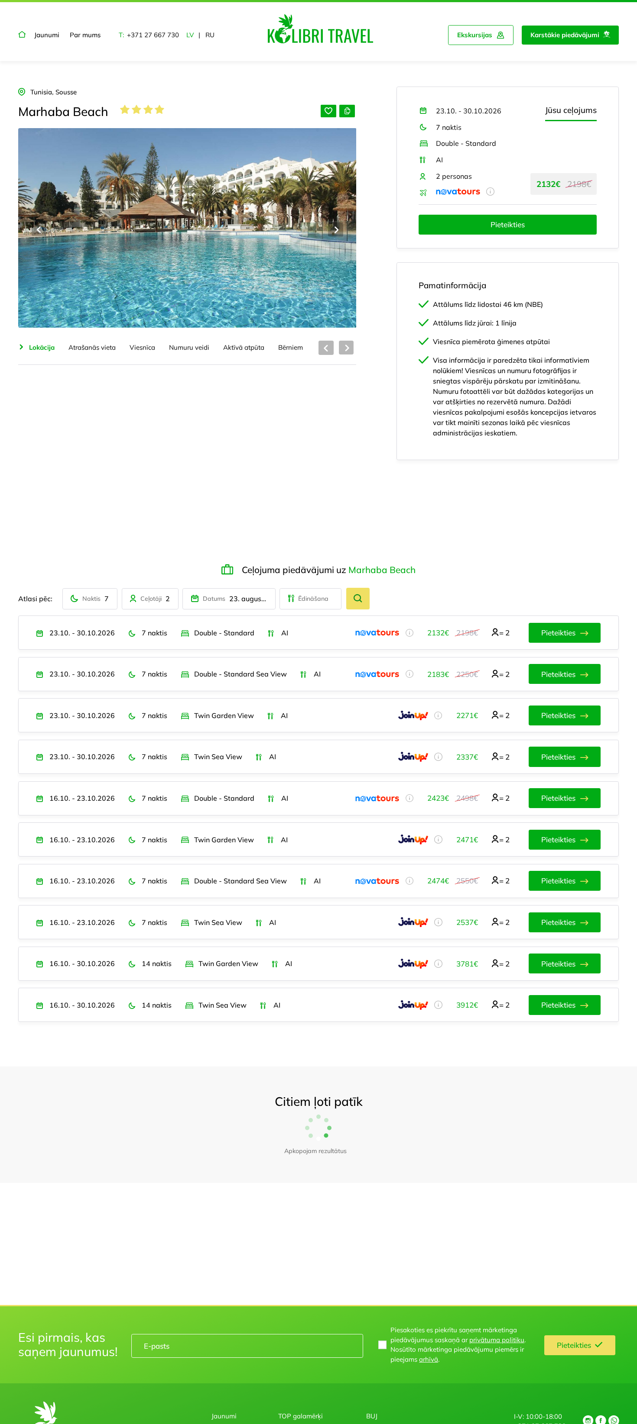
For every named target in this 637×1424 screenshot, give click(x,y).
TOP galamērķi (300, 1416)
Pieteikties (508, 224)
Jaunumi (46, 35)
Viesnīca (142, 347)
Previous (39, 230)
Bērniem (290, 347)
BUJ (371, 1416)
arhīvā (428, 1359)
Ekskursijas (474, 35)
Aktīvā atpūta (243, 347)
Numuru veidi (189, 347)
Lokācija (42, 347)
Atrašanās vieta (92, 347)
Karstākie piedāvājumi (564, 35)
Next (335, 230)
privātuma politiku (496, 1340)
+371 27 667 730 (153, 35)
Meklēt (358, 598)
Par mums (85, 35)
